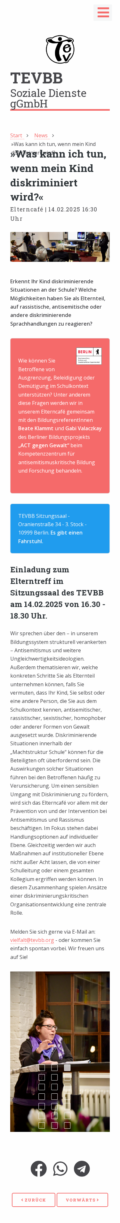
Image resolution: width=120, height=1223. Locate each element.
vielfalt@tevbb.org (32, 940)
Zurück (34, 1199)
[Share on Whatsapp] (60, 1172)
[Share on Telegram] (82, 1172)
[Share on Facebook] (38, 1172)
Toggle (103, 14)
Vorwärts (81, 1199)
